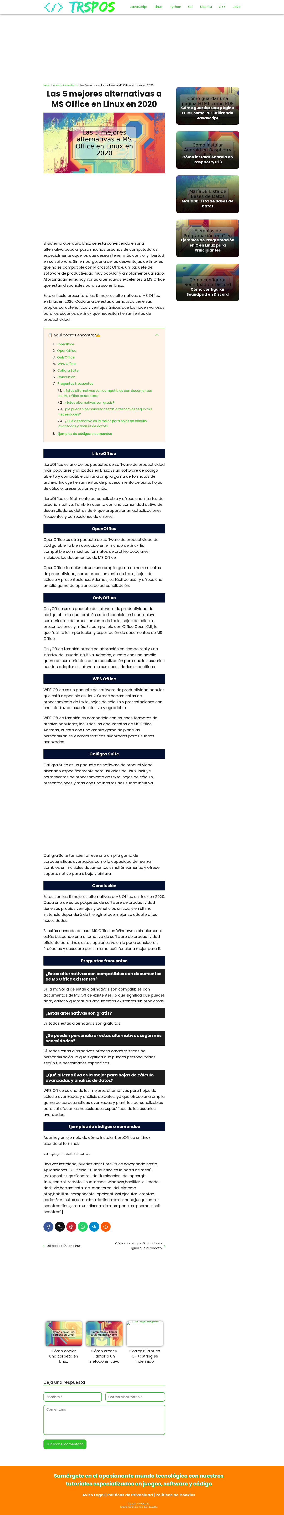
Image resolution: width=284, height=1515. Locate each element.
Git (190, 6)
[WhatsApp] (83, 1227)
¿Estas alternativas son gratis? (89, 402)
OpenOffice (66, 350)
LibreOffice (65, 344)
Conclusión (66, 377)
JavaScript (139, 6)
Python (175, 6)
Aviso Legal (93, 1495)
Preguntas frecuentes (75, 383)
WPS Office (67, 363)
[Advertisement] (142, 47)
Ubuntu (206, 6)
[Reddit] (106, 1227)
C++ (222, 6)
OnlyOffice (66, 357)
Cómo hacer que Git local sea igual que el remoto (138, 1245)
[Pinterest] (71, 1227)
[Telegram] (94, 1227)
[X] (60, 1227)
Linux (158, 6)
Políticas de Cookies (175, 1495)
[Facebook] (48, 1227)
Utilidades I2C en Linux (63, 1245)
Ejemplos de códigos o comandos (84, 433)
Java (237, 6)
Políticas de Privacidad (130, 1495)
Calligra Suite (68, 370)
